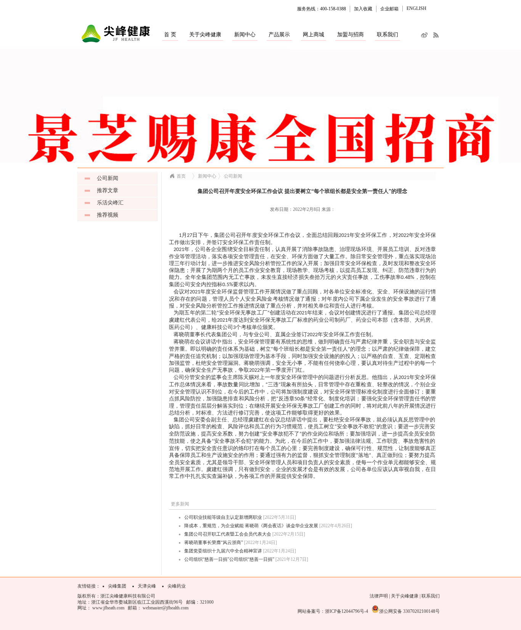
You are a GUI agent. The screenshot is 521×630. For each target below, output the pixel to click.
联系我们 (387, 34)
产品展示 (279, 34)
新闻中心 (245, 34)
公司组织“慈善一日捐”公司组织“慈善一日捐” (229, 559)
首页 (181, 176)
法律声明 (379, 596)
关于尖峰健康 (205, 34)
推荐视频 (107, 215)
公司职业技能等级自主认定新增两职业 (223, 517)
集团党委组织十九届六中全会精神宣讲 (223, 551)
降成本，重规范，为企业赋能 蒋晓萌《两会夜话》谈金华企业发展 (251, 525)
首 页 (170, 34)
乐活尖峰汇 (110, 203)
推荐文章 (107, 190)
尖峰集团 (117, 586)
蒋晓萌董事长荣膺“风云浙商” (213, 542)
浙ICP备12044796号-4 (346, 611)
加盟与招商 (350, 34)
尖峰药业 (176, 586)
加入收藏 (363, 8)
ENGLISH (416, 8)
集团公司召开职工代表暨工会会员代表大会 (227, 534)
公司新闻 (107, 178)
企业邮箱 (389, 8)
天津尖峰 (147, 586)
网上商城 (313, 34)
